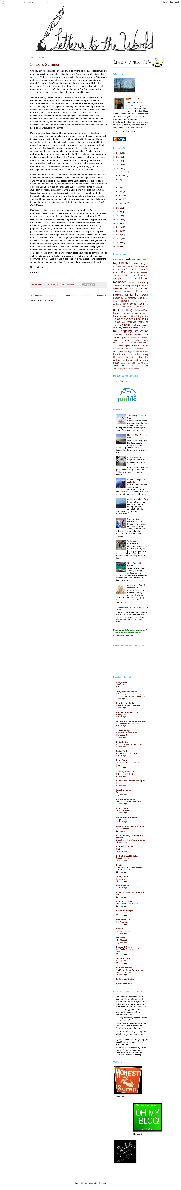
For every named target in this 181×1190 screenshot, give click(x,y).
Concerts (117, 285)
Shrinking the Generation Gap (134, 520)
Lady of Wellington (125, 979)
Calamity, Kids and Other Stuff (130, 892)
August (122, 175)
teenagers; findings (141, 351)
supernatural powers (122, 349)
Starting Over (122, 885)
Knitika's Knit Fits (124, 847)
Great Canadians (121, 307)
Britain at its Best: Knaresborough (130, 705)
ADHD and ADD (119, 260)
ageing (135, 263)
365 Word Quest (124, 958)
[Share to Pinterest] (93, 284)
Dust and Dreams (124, 947)
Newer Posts (36, 296)
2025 (118, 157)
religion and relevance (139, 337)
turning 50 (131, 363)
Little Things (136, 316)
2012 (118, 235)
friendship (124, 300)
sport (121, 346)
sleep (115, 346)
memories (143, 322)
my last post (143, 328)
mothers (136, 325)
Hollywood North (141, 310)
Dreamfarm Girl (123, 919)
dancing (126, 285)
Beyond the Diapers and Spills (130, 781)
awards (116, 269)
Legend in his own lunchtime (130, 826)
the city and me (129, 354)
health (117, 310)
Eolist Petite (122, 742)
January (122, 203)
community (142, 282)
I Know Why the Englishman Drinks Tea (137, 458)
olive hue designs (124, 910)
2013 (118, 231)
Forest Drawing (122, 879)
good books (129, 303)
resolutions (117, 340)
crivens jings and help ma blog (131, 721)
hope (123, 313)
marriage (131, 322)
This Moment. (121, 940)
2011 (118, 238)
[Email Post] (78, 285)
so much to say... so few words (129, 744)
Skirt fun (119, 849)
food (140, 298)
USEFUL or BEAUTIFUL (127, 712)
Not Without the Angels (127, 817)
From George (122, 760)
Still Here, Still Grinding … (127, 774)
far (117, 792)
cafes (126, 275)
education (129, 288)
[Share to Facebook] (91, 284)
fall (126, 295)
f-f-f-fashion (128, 291)
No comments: (68, 285)
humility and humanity (137, 313)
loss (123, 322)
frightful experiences (139, 301)
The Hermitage (123, 730)
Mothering (124, 324)
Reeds (119, 865)
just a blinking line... (124, 931)
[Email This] (83, 284)
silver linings (136, 343)
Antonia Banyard (124, 983)
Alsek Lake (126, 266)
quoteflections (123, 808)
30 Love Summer (44, 64)
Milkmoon (121, 938)
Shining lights (121, 715)
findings (132, 298)
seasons (117, 343)
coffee (131, 283)
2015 (118, 223)
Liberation (120, 783)
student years (140, 345)
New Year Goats (122, 922)
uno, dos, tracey (124, 901)
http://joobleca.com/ (124, 381)
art (147, 266)
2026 (118, 153)
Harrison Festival (124, 967)
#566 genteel (121, 961)
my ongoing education (130, 331)
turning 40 (124, 363)
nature (128, 334)
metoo (115, 325)
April (121, 195)
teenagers (129, 351)
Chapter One (121, 820)
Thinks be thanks (123, 810)
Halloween (144, 307)
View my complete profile (124, 131)
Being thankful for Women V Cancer (131, 840)
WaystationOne (123, 790)
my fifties (123, 328)
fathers (124, 298)
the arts (117, 354)
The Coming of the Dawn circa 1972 (130, 801)
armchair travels (138, 266)
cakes (132, 275)
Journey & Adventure (126, 772)
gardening (117, 304)
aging (142, 263)
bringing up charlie (125, 703)
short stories (125, 343)
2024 (118, 161)
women (145, 366)
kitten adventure (122, 913)
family (134, 294)
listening (125, 316)
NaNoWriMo (118, 334)
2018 (118, 215)
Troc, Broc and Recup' (126, 691)
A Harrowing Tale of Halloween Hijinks (136, 586)
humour (117, 316)
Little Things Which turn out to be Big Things (130, 319)
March (122, 199)
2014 (118, 227)
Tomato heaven (122, 829)
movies (145, 325)
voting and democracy (133, 366)
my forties (133, 328)
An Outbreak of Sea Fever (127, 753)
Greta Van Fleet (135, 307)
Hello (118, 894)
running (128, 340)
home (116, 313)
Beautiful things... (123, 858)
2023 (118, 164)
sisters (145, 343)
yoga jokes (122, 369)
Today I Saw (122, 876)
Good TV (143, 303)
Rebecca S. (134, 99)
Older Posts (101, 296)
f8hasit (119, 929)
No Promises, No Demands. (127, 724)
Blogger (102, 1183)
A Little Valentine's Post (137, 499)
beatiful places (129, 269)
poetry (125, 337)
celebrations (142, 275)
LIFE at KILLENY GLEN (127, 856)
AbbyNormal (122, 682)
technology (118, 351)
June (121, 187)
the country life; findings (130, 357)
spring (127, 346)
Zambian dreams (133, 369)
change (117, 278)
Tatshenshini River (141, 348)
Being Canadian (129, 272)
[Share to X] (88, 284)
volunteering (118, 366)
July (121, 179)
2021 (118, 208)
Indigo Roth (122, 751)
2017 (118, 219)
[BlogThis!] (85, 284)
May (121, 191)
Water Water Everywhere (132, 542)
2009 (118, 246)
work (115, 368)
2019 (118, 212)
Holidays (128, 310)
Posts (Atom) (48, 300)
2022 (118, 168)
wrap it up (120, 685)
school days (141, 340)
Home (69, 296)
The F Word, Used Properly (127, 904)
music (115, 328)
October (122, 172)
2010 (118, 242)
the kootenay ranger (126, 799)
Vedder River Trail (142, 363)
